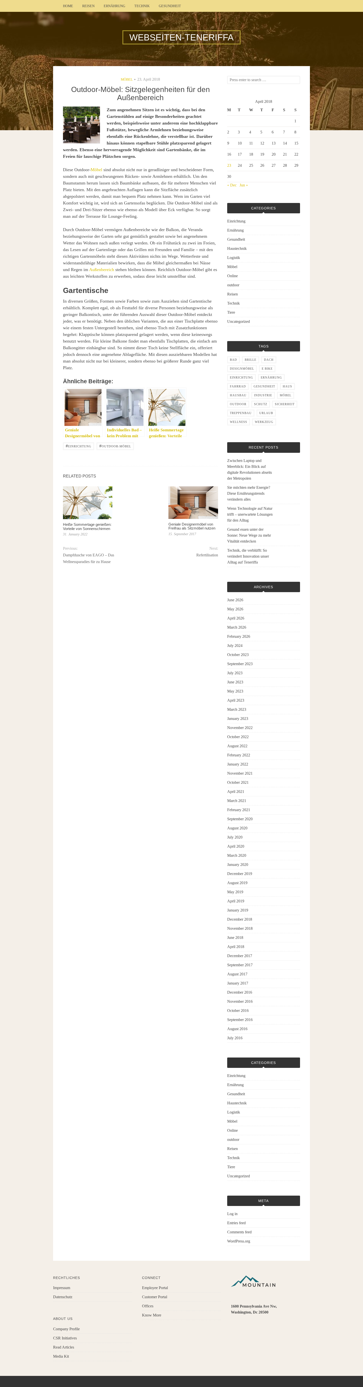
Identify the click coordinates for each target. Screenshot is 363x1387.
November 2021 (240, 773)
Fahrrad (238, 386)
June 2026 (235, 600)
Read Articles (63, 1347)
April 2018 (235, 947)
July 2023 (234, 673)
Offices (147, 1306)
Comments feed (239, 1232)
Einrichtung (78, 445)
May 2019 (235, 892)
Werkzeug (264, 422)
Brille (250, 360)
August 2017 (237, 974)
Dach (269, 360)
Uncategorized (238, 321)
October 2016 (238, 1010)
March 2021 (236, 801)
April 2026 (235, 618)
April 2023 (235, 700)
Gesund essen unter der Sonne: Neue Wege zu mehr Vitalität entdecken (249, 535)
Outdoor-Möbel (115, 445)
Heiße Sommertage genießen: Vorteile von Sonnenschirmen (87, 526)
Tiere (231, 312)
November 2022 (240, 728)
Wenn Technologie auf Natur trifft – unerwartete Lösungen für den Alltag (250, 514)
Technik (142, 6)
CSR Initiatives (65, 1338)
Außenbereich (101, 269)
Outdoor (238, 404)
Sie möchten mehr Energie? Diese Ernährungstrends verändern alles (248, 493)
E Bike (267, 368)
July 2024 (234, 645)
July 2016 (234, 1038)
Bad (233, 360)
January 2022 (237, 764)
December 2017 (239, 956)
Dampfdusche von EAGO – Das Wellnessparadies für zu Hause (88, 558)
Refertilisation (207, 555)
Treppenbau (241, 413)
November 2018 (240, 928)
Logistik (233, 258)
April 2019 (235, 901)
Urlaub (266, 413)
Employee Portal (155, 1288)
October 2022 (238, 737)
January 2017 (237, 983)
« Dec (232, 185)
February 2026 (238, 636)
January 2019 (237, 910)
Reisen (88, 6)
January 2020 (237, 864)
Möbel (127, 79)
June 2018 (235, 937)
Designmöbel (242, 368)
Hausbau (238, 395)
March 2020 (236, 855)
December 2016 (239, 992)
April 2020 (235, 846)
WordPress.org (238, 1241)
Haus (287, 386)
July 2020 (234, 837)
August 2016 (237, 1029)
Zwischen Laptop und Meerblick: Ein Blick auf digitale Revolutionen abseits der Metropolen (249, 469)
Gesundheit (170, 6)
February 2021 (238, 810)
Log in (232, 1214)
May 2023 (235, 691)
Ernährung (114, 6)
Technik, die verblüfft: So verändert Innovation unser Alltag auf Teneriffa (248, 556)
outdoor (233, 285)
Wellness (238, 422)
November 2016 (240, 1001)
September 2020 (240, 819)
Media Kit (61, 1356)
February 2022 (238, 755)
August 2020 (237, 828)
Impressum (61, 1288)
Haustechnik (237, 248)
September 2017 (240, 965)
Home (68, 6)
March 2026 (236, 627)
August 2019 (237, 883)
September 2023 (240, 664)
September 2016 (240, 1020)
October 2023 (238, 655)
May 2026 (235, 609)
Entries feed (236, 1223)
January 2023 (237, 718)
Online (232, 276)
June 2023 (235, 682)
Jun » (244, 185)
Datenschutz (62, 1297)
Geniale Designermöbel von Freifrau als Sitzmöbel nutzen (191, 526)
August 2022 (237, 746)
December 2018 (239, 919)
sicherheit (285, 404)
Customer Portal (154, 1297)
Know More (151, 1315)
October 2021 (238, 782)
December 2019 (239, 874)
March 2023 (236, 709)
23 (229, 165)
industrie (263, 395)
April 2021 (235, 791)
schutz (260, 404)
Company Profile (66, 1329)
